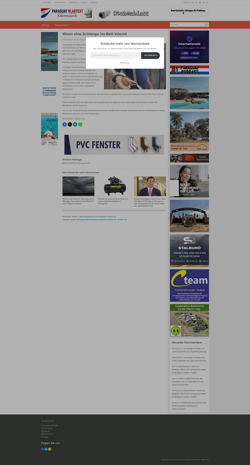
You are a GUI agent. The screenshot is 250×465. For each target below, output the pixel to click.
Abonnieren (150, 55)
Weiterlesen (125, 63)
